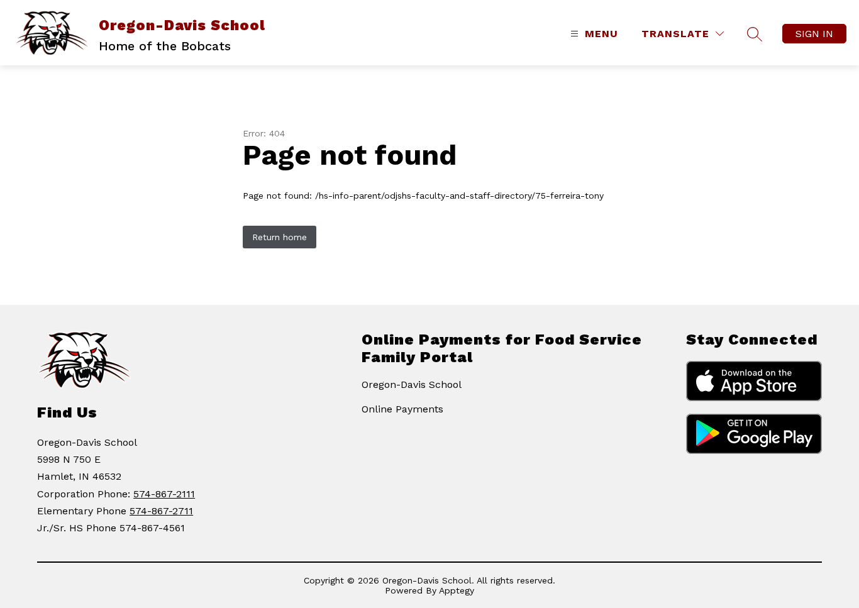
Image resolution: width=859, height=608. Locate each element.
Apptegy (456, 590)
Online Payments (402, 409)
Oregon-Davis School (412, 384)
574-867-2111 (164, 494)
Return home (279, 237)
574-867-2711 (161, 511)
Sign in (814, 34)
